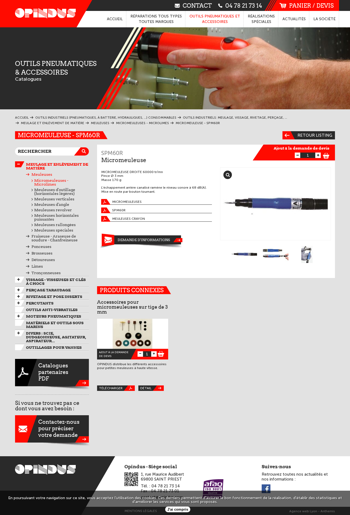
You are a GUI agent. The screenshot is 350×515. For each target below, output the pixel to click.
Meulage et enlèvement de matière (57, 166)
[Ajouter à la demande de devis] (326, 155)
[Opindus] (44, 13)
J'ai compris (177, 509)
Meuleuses (41, 174)
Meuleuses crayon (128, 219)
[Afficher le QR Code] (131, 479)
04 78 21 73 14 (243, 5)
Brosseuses (41, 253)
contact (197, 5)
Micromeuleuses (127, 202)
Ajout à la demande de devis (301, 148)
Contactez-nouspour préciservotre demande (59, 428)
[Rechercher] (85, 151)
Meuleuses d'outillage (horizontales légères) (54, 192)
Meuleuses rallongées (55, 225)
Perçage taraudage (48, 290)
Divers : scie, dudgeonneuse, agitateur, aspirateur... (56, 337)
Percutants (40, 303)
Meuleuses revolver (53, 210)
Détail (145, 388)
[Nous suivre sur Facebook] (266, 489)
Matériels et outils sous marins (55, 325)
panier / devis (311, 5)
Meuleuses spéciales (53, 230)
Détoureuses (43, 260)
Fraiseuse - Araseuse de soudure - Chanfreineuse (54, 238)
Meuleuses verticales (54, 199)
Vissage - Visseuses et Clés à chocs (56, 281)
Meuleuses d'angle (51, 204)
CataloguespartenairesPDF (53, 372)
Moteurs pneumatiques (53, 316)
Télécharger (110, 388)
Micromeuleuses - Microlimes (51, 182)
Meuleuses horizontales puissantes (56, 217)
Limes (37, 266)
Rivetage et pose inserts (54, 296)
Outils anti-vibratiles (52, 310)
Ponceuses (41, 246)
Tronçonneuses (46, 273)
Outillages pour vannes (54, 347)
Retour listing (315, 135)
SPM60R (119, 210)
